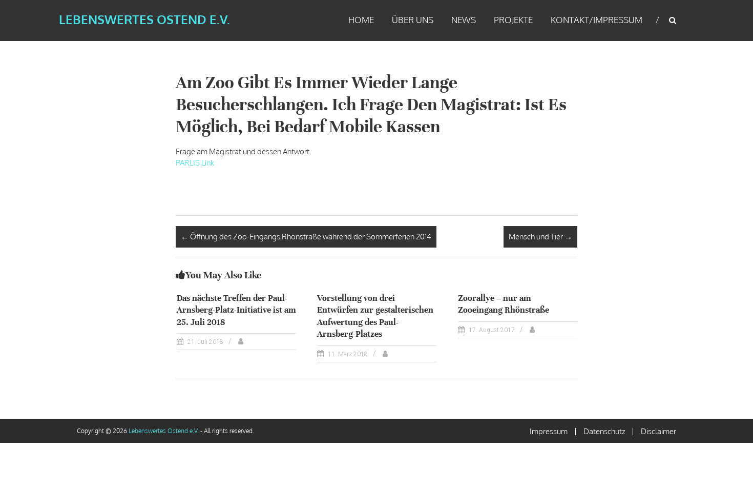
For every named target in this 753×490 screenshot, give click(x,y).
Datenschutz (604, 431)
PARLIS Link (195, 163)
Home (361, 19)
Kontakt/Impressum (596, 19)
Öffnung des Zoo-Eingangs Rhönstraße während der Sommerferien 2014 (306, 236)
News (463, 19)
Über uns (412, 19)
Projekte (513, 19)
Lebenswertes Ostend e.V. (144, 19)
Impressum (549, 431)
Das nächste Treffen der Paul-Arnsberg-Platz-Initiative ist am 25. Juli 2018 (236, 310)
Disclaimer (658, 431)
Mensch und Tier (540, 236)
